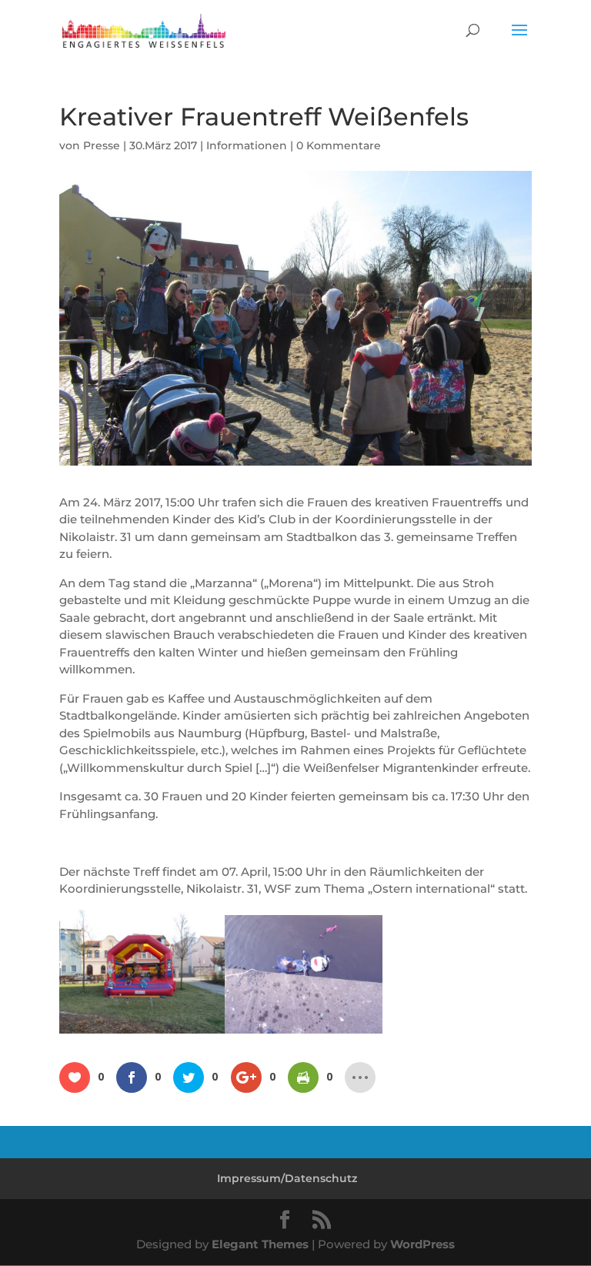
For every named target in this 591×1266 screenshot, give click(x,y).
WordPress (422, 1244)
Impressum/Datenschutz (287, 1178)
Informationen (246, 145)
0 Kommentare (338, 145)
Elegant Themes (260, 1244)
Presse (101, 145)
